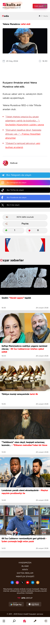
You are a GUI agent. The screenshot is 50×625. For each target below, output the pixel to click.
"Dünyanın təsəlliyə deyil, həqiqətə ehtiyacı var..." (23, 134)
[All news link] (45, 621)
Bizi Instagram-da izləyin (16, 183)
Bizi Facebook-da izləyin (16, 197)
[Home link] (24, 621)
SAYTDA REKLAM (25, 573)
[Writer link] (35, 621)
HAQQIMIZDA (25, 563)
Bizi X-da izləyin (13, 205)
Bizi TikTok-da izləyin (15, 190)
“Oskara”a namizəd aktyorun (22, 145)
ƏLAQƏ (25, 566)
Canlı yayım (38, 6)
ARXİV (25, 569)
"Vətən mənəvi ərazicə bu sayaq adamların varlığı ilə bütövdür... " (24, 120)
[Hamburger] (4, 621)
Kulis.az (13, 163)
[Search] (14, 621)
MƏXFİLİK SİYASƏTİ (25, 576)
